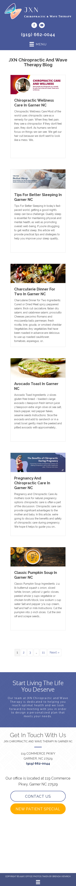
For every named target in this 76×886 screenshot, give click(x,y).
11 (43, 652)
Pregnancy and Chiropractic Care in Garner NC (32, 483)
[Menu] (38, 882)
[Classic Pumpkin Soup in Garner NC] (38, 557)
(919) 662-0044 (38, 34)
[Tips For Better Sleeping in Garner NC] (38, 178)
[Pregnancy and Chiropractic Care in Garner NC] (38, 462)
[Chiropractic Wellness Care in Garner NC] (38, 84)
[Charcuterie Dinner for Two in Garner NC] (38, 273)
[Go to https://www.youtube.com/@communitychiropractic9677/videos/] (42, 25)
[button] (38, 796)
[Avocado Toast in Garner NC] (38, 368)
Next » (54, 652)
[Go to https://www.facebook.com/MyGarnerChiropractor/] (34, 25)
